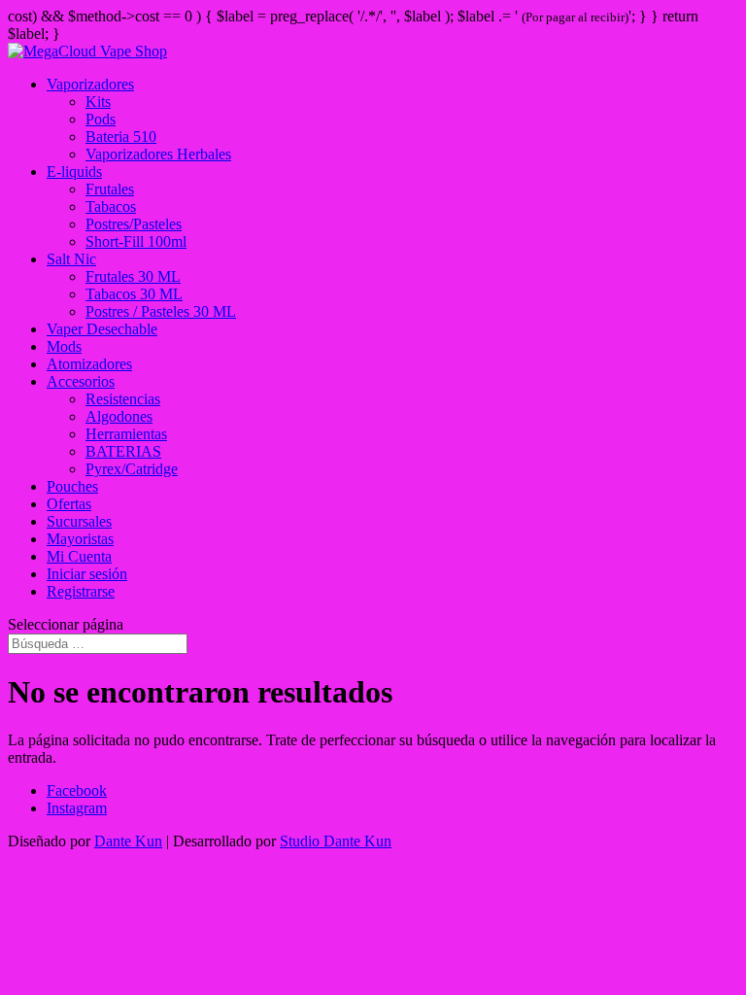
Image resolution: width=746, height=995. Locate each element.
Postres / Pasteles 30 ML (160, 311)
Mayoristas (80, 539)
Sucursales (79, 521)
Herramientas (126, 434)
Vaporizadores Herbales (158, 154)
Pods (100, 119)
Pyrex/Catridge (131, 469)
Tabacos (110, 206)
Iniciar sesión (87, 574)
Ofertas (69, 504)
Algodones (119, 416)
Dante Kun (128, 841)
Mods (64, 346)
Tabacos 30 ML (134, 294)
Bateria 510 (120, 136)
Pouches (72, 486)
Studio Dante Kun (335, 841)
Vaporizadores (90, 84)
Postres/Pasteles (133, 224)
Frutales (109, 189)
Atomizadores (89, 364)
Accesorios (81, 381)
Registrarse (81, 591)
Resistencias (122, 399)
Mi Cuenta (79, 556)
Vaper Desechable (102, 329)
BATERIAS (123, 451)
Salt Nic (71, 259)
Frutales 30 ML (133, 276)
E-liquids (74, 171)
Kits (98, 101)
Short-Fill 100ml (135, 241)
